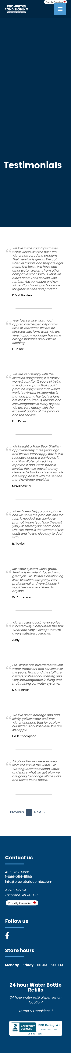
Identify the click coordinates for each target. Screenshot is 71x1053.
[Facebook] (7, 936)
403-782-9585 (17, 872)
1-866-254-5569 (18, 877)
